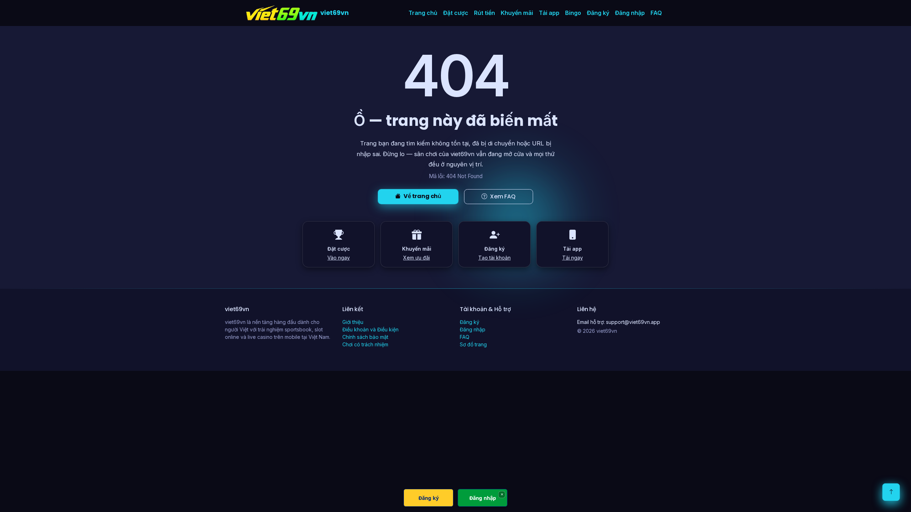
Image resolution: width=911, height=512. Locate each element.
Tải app (549, 12)
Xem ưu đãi (416, 258)
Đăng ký (598, 12)
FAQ (656, 12)
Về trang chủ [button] (422, 196)
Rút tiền (484, 12)
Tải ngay (572, 258)
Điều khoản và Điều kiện (370, 329)
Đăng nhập (630, 12)
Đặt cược (455, 12)
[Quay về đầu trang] (891, 492)
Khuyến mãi (517, 12)
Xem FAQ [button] (503, 196)
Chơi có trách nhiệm (365, 344)
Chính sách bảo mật (365, 337)
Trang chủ (423, 12)
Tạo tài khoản (494, 258)
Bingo (573, 12)
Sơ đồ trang (473, 344)
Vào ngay (338, 258)
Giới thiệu (352, 322)
